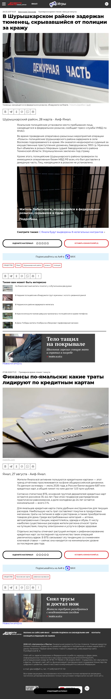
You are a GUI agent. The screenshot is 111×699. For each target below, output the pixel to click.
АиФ (89, 105)
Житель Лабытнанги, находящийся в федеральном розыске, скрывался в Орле (59, 211)
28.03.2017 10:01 (9, 12)
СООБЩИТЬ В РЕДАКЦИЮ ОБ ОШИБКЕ (39, 636)
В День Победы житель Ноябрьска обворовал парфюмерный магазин (46, 323)
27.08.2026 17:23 (9, 372)
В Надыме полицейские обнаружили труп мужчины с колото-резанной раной (50, 295)
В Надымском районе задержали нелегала (34, 304)
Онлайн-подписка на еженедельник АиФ (70, 633)
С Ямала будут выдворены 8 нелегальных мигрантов (71, 232)
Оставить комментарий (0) (86, 243)
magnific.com (9, 460)
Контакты (95, 633)
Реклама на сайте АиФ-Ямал (36, 633)
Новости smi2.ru (12, 363)
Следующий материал (57, 691)
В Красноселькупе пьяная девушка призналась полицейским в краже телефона (51, 314)
